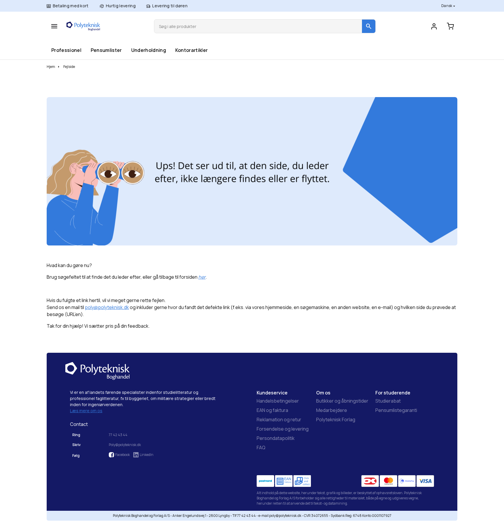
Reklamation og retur (279, 419)
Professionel (66, 50)
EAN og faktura (272, 410)
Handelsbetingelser (278, 401)
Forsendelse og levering (283, 429)
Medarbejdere (331, 410)
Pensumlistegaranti (396, 410)
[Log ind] (434, 26)
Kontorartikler (191, 50)
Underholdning (148, 50)
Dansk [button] (447, 5)
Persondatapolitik (276, 438)
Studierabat (388, 401)
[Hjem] (83, 26)
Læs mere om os (86, 410)
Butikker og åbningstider (342, 401)
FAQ (261, 447)
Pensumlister (106, 50)
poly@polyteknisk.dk (107, 307)
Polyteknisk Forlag (335, 419)
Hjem (51, 66)
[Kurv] (450, 26)
